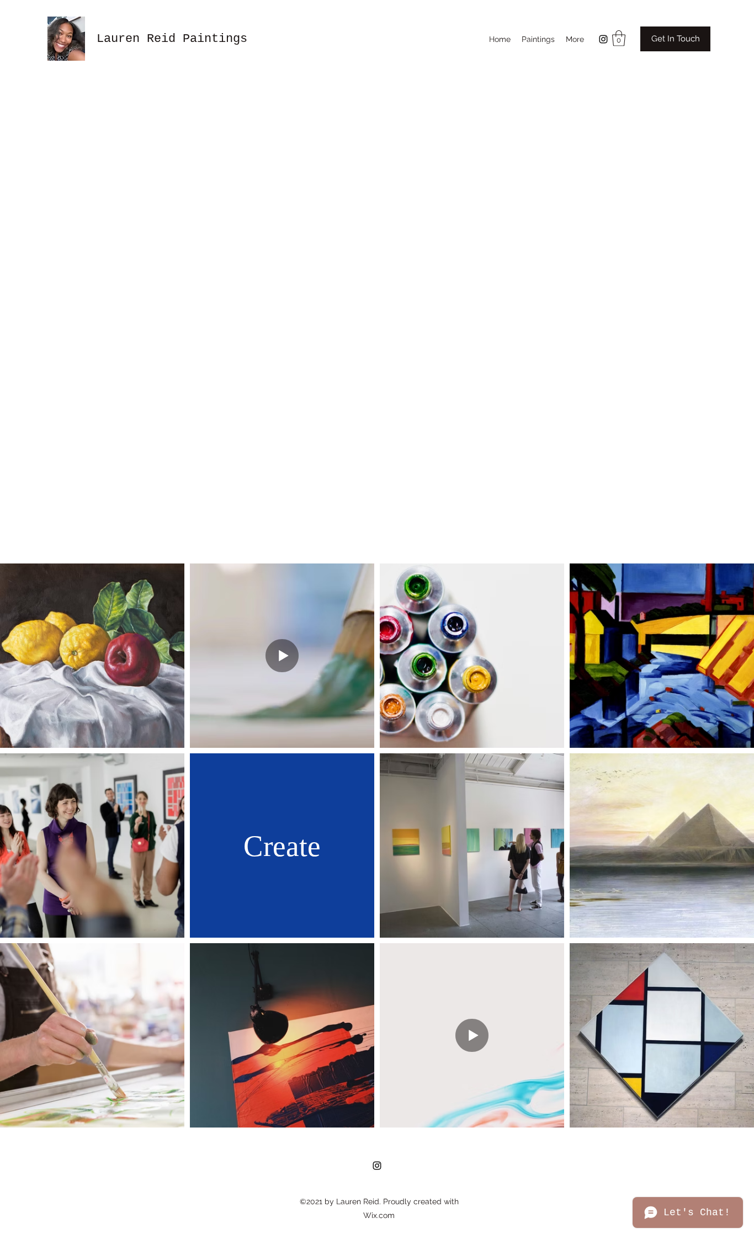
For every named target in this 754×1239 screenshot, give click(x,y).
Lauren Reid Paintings (172, 39)
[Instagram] (603, 39)
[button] (618, 38)
